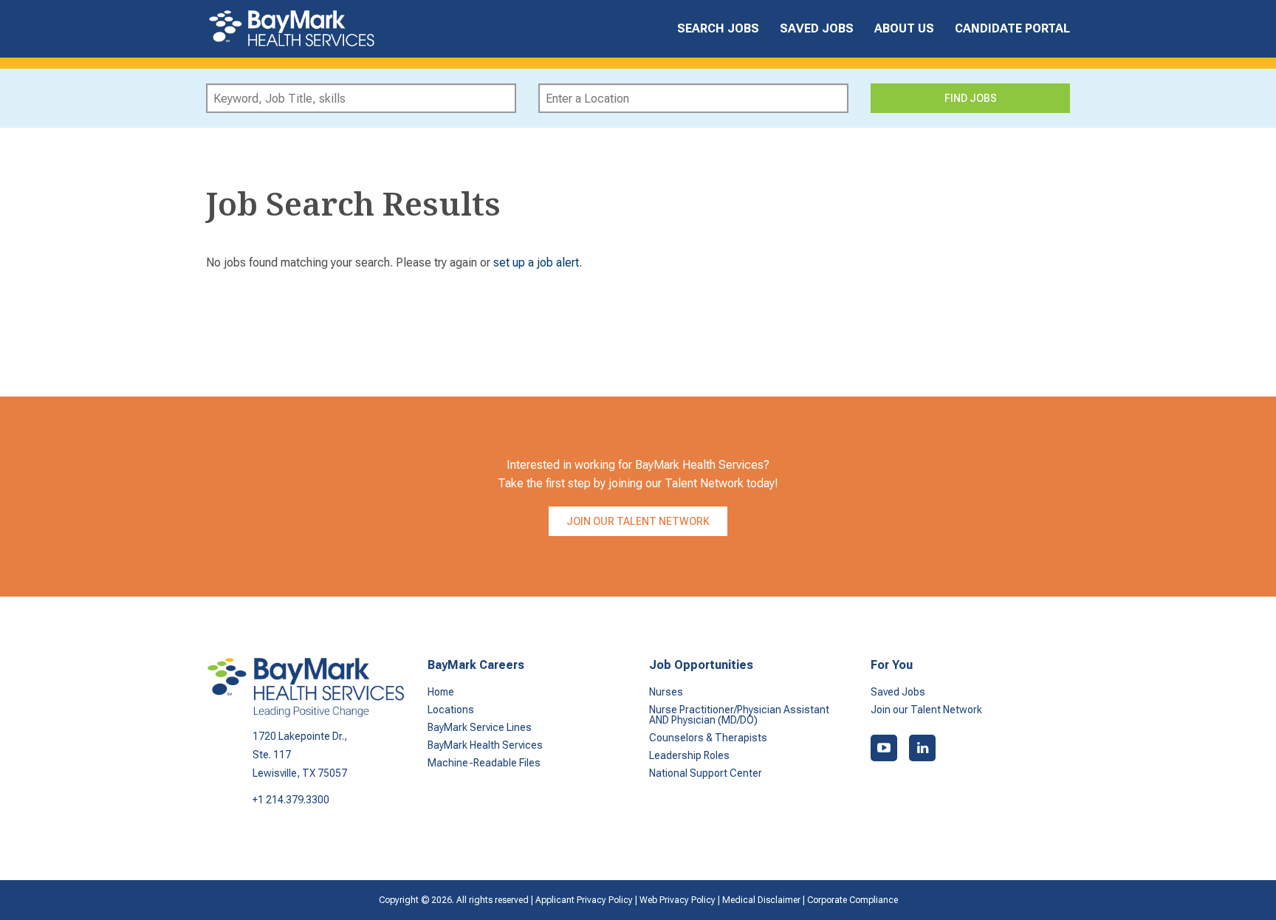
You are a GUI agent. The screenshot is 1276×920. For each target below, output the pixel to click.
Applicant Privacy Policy (584, 900)
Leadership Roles (689, 755)
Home (441, 692)
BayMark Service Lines (480, 727)
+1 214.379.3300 (291, 800)
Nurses (666, 692)
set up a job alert (536, 262)
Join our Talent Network (638, 521)
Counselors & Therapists (708, 738)
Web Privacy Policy (677, 900)
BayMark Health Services (485, 745)
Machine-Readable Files (484, 763)
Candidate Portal (1012, 28)
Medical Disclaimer (762, 900)
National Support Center (705, 773)
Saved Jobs (817, 28)
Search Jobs (718, 28)
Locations (451, 709)
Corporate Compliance (852, 900)
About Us (904, 28)
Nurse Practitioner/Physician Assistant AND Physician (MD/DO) (739, 715)
